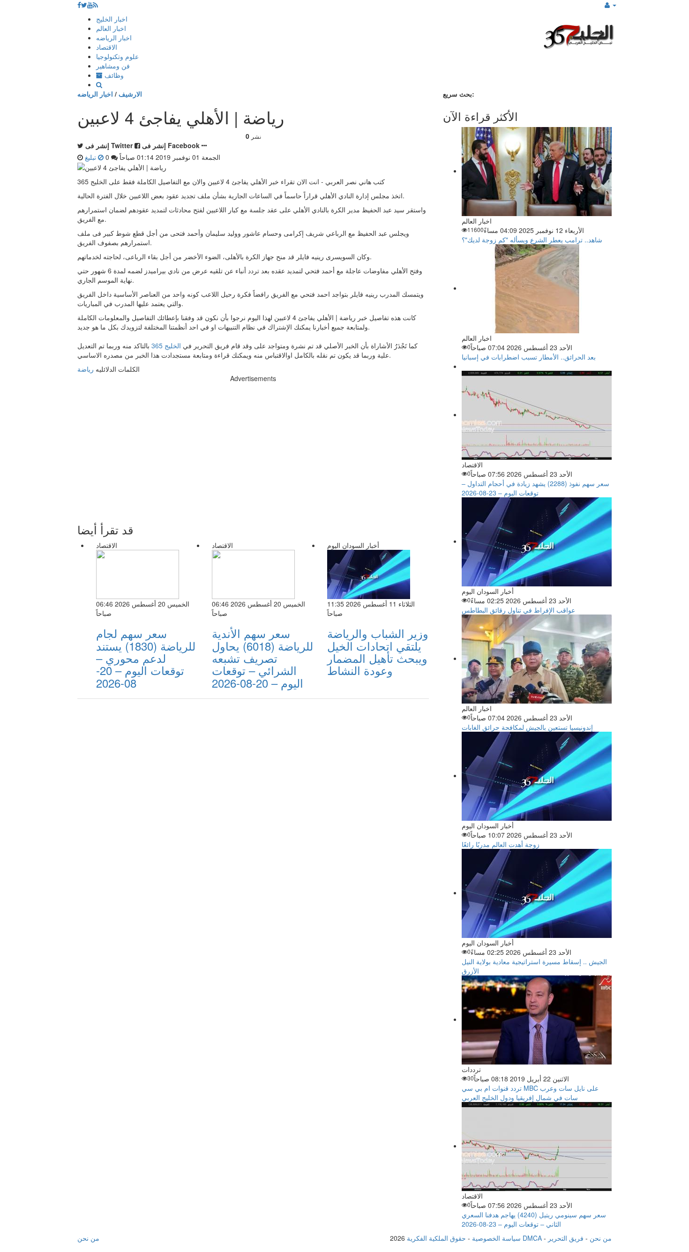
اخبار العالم (111, 28)
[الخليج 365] (578, 35)
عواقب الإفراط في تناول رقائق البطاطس (518, 610)
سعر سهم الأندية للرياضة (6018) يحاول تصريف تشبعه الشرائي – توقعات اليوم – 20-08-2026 (262, 658)
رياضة (85, 369)
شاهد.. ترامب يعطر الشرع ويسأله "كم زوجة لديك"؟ (532, 239)
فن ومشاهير (113, 65)
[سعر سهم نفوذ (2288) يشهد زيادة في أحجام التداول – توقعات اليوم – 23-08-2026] (537, 414)
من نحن (601, 1238)
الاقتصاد (106, 47)
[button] (610, 4)
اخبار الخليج (111, 18)
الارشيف (130, 93)
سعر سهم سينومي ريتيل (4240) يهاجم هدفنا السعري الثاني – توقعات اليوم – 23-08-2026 (534, 1219)
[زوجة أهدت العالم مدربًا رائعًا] (537, 775)
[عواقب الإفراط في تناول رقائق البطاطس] (537, 541)
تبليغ (91, 157)
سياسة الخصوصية (496, 1238)
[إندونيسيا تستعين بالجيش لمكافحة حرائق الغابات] (537, 658)
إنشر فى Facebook (171, 145)
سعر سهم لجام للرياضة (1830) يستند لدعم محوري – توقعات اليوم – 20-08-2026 (145, 658)
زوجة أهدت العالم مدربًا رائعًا (500, 844)
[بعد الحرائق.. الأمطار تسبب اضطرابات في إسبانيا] (537, 287)
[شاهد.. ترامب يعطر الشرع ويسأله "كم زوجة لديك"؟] (537, 170)
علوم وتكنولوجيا (117, 56)
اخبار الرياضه (114, 37)
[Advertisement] (253, 448)
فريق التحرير (566, 1238)
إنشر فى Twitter (109, 145)
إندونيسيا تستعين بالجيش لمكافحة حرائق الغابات (527, 727)
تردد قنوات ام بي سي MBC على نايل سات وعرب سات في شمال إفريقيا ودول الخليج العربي (530, 1092)
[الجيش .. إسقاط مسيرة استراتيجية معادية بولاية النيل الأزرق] (537, 892)
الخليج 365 (166, 345)
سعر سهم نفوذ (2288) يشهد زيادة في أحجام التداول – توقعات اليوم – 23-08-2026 (535, 488)
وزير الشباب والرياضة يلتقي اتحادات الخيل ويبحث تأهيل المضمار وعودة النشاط (377, 651)
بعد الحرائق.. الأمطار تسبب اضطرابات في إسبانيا (529, 356)
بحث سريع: (458, 93)
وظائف (113, 75)
